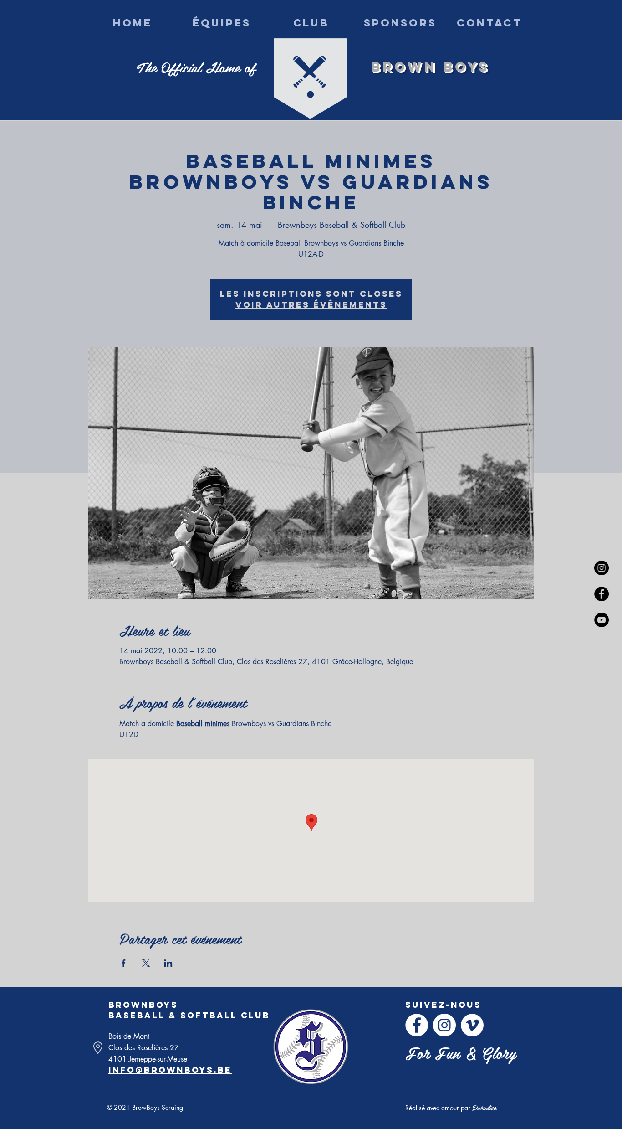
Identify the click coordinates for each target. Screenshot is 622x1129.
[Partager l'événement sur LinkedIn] (168, 963)
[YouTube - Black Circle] (601, 620)
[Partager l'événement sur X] (146, 963)
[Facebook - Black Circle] (601, 594)
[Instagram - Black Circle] (601, 568)
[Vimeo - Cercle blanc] (472, 1025)
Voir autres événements (311, 304)
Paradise (484, 1107)
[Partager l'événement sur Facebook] (123, 963)
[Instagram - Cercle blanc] (444, 1025)
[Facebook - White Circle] (416, 1025)
